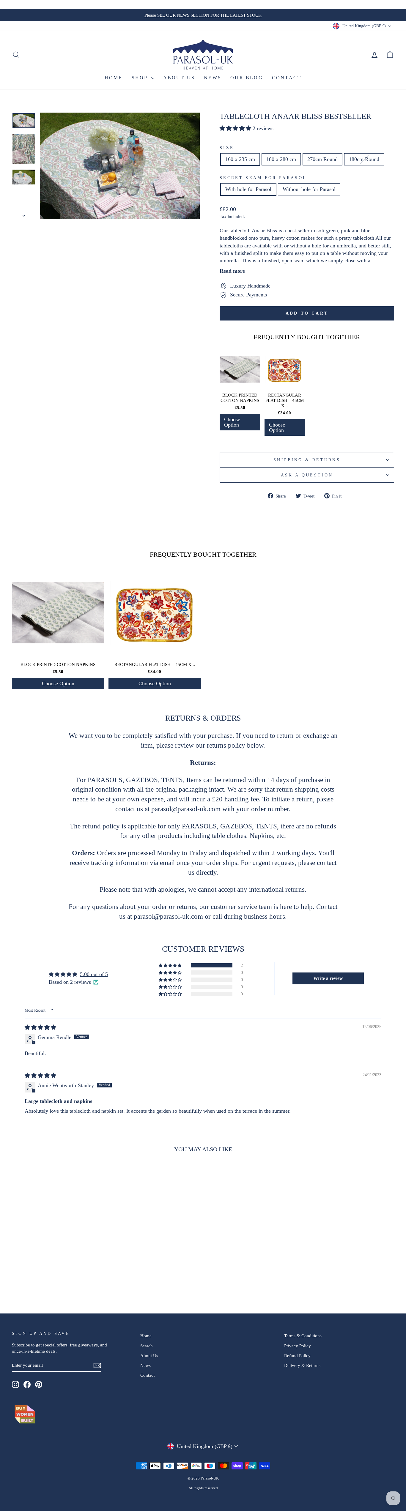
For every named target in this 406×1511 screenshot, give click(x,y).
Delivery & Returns (302, 1365)
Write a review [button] (328, 978)
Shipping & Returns (306, 459)
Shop (141, 77)
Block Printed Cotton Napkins (240, 398)
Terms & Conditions (303, 1335)
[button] (236, 128)
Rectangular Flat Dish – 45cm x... (284, 400)
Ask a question (307, 475)
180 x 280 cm (281, 159)
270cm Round (322, 159)
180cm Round (364, 159)
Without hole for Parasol (309, 189)
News (212, 77)
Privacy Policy (297, 1345)
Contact (286, 77)
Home (114, 77)
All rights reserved (203, 1488)
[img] (40, 1027)
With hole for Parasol (248, 189)
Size (227, 147)
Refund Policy (297, 1355)
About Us (179, 77)
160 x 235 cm (240, 159)
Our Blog (246, 77)
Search (146, 1345)
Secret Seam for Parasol (263, 177)
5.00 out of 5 (94, 974)
